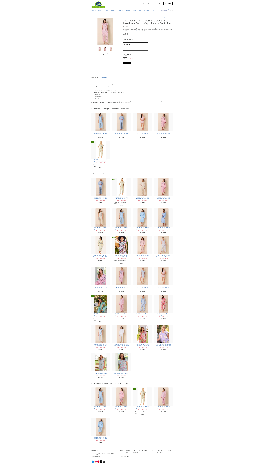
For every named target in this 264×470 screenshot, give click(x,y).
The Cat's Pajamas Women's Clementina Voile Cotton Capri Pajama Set (142, 346)
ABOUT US (128, 451)
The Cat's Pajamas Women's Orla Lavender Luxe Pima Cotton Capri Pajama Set (163, 346)
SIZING (152, 450)
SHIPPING (169, 450)
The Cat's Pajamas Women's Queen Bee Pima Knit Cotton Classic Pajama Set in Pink (100, 287)
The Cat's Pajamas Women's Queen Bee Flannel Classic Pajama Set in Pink (142, 257)
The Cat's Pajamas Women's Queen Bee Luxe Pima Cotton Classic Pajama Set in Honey (142, 198)
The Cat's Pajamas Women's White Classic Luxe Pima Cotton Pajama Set (121, 346)
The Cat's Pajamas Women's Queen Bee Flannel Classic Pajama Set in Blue (142, 315)
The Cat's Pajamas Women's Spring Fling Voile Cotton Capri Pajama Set (163, 315)
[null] (103, 54)
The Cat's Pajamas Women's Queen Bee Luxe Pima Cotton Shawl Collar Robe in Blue (142, 229)
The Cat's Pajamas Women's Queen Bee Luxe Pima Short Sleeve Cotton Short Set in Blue (142, 287)
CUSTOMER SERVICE (136, 451)
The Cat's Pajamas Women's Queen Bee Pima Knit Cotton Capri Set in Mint (100, 315)
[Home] (98, 4)
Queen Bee (138, 30)
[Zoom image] (118, 44)
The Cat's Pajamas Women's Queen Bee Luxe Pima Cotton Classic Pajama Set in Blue (121, 133)
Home (124, 17)
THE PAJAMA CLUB (125, 456)
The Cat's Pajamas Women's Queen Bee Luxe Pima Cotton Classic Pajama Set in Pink (121, 315)
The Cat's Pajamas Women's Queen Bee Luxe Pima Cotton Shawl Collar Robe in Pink (163, 133)
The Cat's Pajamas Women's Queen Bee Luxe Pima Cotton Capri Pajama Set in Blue (100, 133)
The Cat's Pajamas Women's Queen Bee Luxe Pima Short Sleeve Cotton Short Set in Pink (142, 133)
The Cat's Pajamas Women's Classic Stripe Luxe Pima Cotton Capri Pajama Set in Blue (163, 257)
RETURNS (145, 450)
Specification (104, 77)
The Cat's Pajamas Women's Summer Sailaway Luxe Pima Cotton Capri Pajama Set (100, 373)
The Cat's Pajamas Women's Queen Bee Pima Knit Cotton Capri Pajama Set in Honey (100, 161)
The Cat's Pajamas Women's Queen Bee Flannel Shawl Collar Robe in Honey (100, 257)
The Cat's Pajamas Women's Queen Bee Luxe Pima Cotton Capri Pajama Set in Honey (100, 229)
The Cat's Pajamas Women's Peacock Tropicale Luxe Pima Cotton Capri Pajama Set (121, 257)
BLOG (121, 450)
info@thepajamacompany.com (100, 459)
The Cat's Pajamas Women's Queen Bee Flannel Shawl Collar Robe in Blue (163, 229)
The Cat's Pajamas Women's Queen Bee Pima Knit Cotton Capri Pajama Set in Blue (100, 346)
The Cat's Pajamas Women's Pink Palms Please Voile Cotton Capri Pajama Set (121, 373)
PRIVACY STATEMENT (160, 451)
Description (94, 77)
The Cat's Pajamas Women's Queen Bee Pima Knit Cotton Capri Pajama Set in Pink (121, 287)
